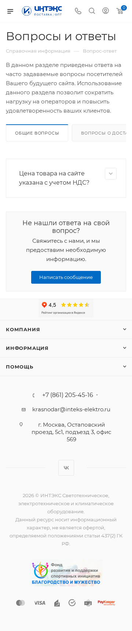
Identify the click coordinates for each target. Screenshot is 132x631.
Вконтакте (66, 468)
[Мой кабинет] (105, 11)
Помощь (19, 367)
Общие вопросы (37, 133)
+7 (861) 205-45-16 (67, 395)
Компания (23, 329)
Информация (27, 348)
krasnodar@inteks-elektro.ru (71, 409)
